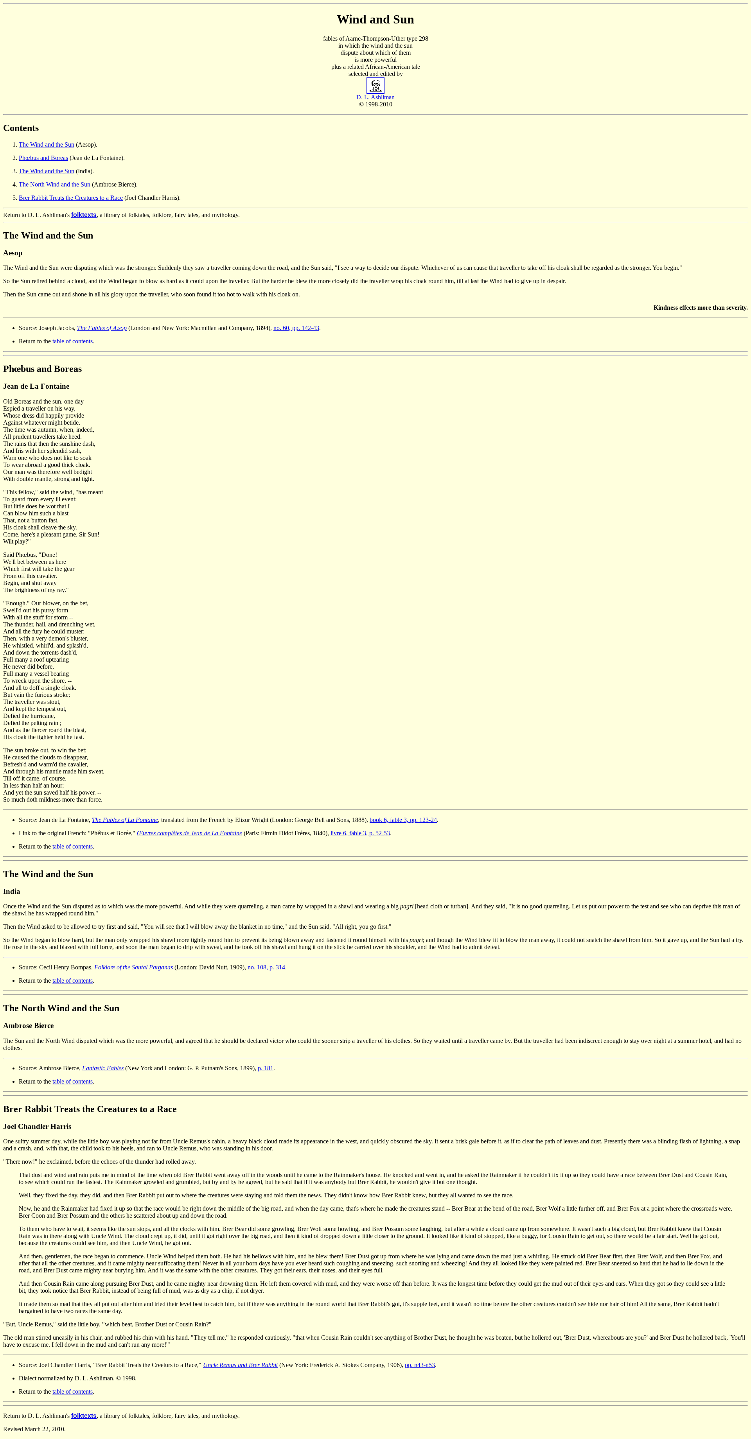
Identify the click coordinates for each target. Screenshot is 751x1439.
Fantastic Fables (103, 1068)
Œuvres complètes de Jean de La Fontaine (189, 833)
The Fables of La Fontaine (125, 819)
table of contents (72, 341)
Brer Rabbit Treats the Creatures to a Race (71, 197)
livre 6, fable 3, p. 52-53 (360, 833)
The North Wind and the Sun (54, 184)
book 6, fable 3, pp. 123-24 (403, 819)
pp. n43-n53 (420, 1365)
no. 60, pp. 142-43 (296, 328)
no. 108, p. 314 (266, 967)
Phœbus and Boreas (43, 157)
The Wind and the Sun (46, 144)
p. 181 (265, 1068)
